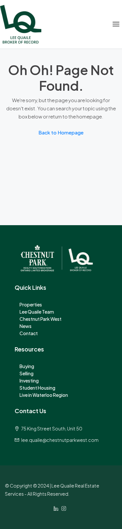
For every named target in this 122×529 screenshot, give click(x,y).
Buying (27, 366)
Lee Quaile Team (37, 312)
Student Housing (37, 388)
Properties (31, 304)
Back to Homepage (61, 132)
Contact (29, 333)
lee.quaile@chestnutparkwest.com (60, 440)
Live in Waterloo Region (44, 395)
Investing (29, 380)
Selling (27, 373)
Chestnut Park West (40, 319)
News (26, 326)
